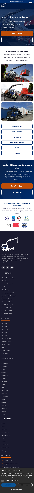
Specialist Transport (7, 305)
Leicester (4, 393)
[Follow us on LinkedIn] (7, 267)
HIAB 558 (4, 323)
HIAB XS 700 (5, 329)
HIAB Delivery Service (7, 278)
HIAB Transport (17, 132)
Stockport (4, 402)
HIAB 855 (4, 332)
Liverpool (4, 366)
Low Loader (4, 353)
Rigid (2, 347)
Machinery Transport (7, 299)
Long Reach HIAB (6, 311)
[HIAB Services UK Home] (17, 244)
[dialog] (17, 480)
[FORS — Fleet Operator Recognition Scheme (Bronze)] (13, 218)
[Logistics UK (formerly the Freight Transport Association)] (19, 218)
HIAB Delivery (17, 126)
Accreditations (5, 433)
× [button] (32, 469)
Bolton (3, 399)
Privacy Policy (5, 448)
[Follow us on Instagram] (12, 267)
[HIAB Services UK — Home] (3, 5)
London (3, 378)
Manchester (4, 363)
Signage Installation (7, 302)
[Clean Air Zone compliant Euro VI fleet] (24, 225)
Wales (3, 414)
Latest (3, 427)
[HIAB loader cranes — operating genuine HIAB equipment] (13, 225)
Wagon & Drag (5, 344)
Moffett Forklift (5, 350)
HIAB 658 (4, 326)
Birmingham (4, 375)
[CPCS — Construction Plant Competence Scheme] (26, 218)
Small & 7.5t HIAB (6, 314)
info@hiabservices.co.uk (17, 1)
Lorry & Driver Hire (6, 308)
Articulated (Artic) (6, 341)
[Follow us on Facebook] (3, 267)
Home (3, 15)
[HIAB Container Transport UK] (17, 92)
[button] (17, 490)
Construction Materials (7, 293)
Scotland (3, 411)
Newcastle (4, 381)
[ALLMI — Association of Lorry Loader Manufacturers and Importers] (7, 218)
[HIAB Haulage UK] (17, 111)
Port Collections (5, 287)
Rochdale (4, 408)
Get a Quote (5, 445)
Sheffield (3, 372)
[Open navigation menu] (30, 3)
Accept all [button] (8, 485)
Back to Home (17, 33)
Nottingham (4, 390)
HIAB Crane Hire (17, 137)
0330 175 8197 (8, 460)
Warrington (4, 396)
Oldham (3, 405)
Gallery (17, 148)
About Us (4, 430)
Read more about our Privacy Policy (23, 477)
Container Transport (17, 142)
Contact (17, 153)
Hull (2, 387)
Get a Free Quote (17, 186)
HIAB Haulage (5, 290)
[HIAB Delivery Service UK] (17, 73)
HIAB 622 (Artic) (6, 338)
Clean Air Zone (5, 436)
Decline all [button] (24, 485)
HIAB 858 (4, 335)
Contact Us (17, 40)
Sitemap (3, 451)
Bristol (3, 384)
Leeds (3, 369)
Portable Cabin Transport (8, 296)
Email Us (18, 192)
